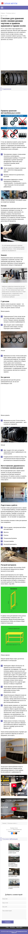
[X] (16, 833)
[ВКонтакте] (12, 833)
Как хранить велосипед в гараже (13, 887)
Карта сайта (19, 927)
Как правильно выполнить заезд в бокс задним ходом (12, 865)
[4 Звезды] (10, 829)
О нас (7, 927)
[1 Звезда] (7, 829)
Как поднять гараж (12, 876)
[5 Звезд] (12, 829)
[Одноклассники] (14, 833)
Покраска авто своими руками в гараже (13, 852)
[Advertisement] (14, 56)
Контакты (12, 927)
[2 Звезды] (8, 829)
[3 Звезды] (9, 829)
